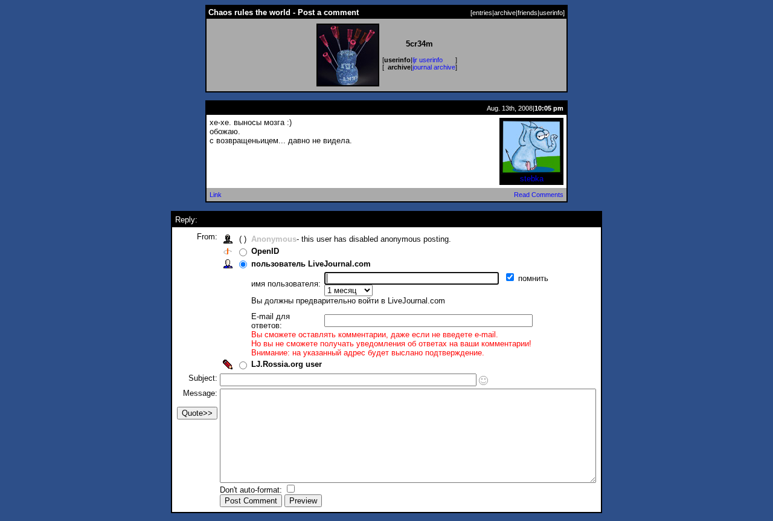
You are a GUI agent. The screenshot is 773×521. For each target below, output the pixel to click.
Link (216, 194)
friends (527, 12)
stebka (532, 178)
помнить (534, 278)
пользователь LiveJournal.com (311, 263)
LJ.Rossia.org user (286, 364)
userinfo (551, 12)
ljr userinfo (427, 59)
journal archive (433, 67)
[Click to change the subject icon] (483, 380)
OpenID (265, 251)
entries (482, 12)
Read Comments (538, 194)
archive (505, 12)
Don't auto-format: (252, 489)
